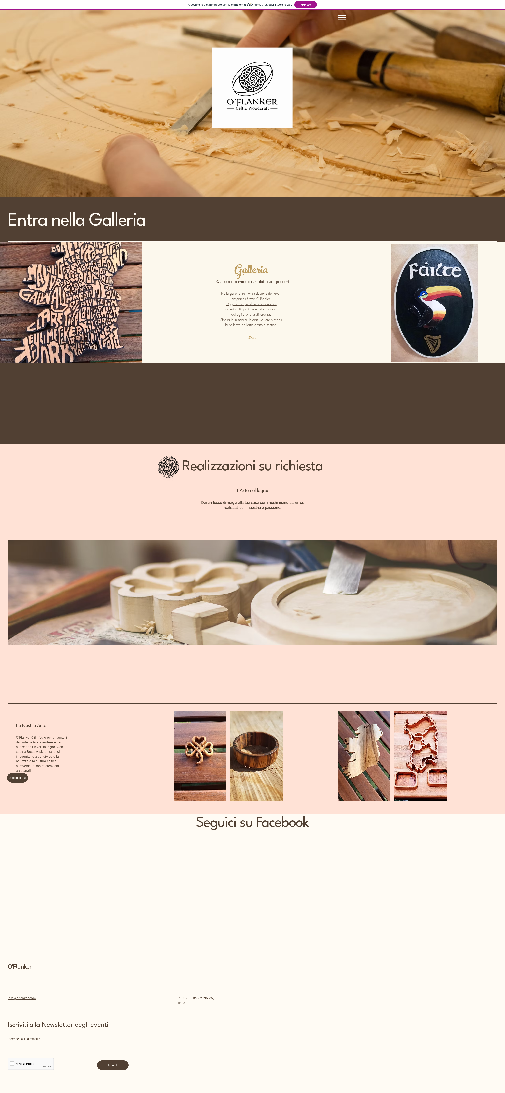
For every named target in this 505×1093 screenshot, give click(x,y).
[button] (17, 778)
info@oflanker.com (22, 998)
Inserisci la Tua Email (23, 1039)
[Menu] (342, 17)
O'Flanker (20, 966)
